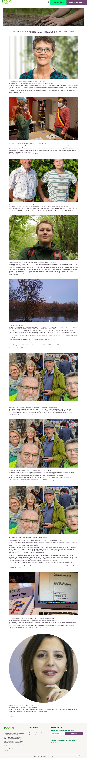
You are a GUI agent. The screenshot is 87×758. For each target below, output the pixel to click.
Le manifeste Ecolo (8, 748)
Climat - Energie (29, 145)
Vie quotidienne (59, 540)
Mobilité (42, 328)
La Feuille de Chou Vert (35, 328)
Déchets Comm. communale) (50, 327)
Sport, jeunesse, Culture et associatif (54, 473)
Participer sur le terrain (33, 734)
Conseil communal (29, 83)
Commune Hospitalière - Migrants (39, 145)
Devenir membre (31, 730)
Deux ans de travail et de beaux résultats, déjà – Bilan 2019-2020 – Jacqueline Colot (30, 537)
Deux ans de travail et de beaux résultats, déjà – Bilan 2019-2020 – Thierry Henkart (30, 404)
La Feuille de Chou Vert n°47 (16, 325)
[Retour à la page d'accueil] (6, 2)
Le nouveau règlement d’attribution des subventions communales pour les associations (31, 618)
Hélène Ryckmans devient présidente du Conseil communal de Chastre (27, 81)
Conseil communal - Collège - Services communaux (50, 206)
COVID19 (73, 539)
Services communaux (53, 407)
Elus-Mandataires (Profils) (48, 83)
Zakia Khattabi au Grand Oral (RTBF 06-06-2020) (21, 705)
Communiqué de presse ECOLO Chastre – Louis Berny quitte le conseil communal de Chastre (32, 262)
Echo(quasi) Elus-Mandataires (31, 707)
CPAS (47, 145)
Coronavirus (68, 539)
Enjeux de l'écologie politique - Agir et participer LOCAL (64, 264)
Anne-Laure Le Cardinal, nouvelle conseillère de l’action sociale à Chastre (27, 143)
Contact (6, 750)
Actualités (23, 83)
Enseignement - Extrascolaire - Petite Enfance (64, 472)
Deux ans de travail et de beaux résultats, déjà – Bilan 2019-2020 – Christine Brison (30, 470)
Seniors (35, 473)
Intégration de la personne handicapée (23, 328)
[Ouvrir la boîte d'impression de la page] (79, 756)
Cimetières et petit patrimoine (31, 327)
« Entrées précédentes (15, 716)
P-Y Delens (12, 83)
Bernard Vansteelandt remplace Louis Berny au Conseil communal (26, 204)
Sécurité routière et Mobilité (49, 328)
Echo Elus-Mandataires (37, 83)
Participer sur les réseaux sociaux (35, 732)
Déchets (42, 327)
